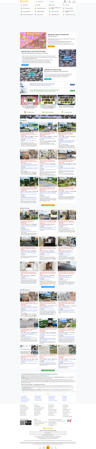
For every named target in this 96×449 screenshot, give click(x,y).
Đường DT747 (23, 192)
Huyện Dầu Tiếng (29, 138)
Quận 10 (30, 165)
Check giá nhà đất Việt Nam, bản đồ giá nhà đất (48, 116)
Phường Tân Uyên (29, 192)
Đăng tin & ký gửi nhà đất (38, 409)
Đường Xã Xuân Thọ (43, 333)
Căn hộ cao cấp (27, 230)
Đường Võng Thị (42, 251)
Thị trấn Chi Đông (30, 252)
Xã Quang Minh (29, 251)
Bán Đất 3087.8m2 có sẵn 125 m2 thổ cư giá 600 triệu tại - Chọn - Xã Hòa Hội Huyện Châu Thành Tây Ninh (48, 303)
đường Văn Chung (43, 164)
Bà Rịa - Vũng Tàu (35, 334)
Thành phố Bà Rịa (29, 334)
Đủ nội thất (66, 337)
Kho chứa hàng (53, 227)
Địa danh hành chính (37, 413)
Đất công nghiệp (65, 310)
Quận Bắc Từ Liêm (49, 277)
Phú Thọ (66, 192)
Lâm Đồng (41, 334)
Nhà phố (45, 169)
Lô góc (46, 340)
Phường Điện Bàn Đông (44, 225)
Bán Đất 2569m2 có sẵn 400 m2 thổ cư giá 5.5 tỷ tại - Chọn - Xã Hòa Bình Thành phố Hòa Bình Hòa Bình (66, 188)
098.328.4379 (55, 438)
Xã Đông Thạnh (23, 360)
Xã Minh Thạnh (23, 137)
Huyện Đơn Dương (67, 334)
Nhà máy (45, 227)
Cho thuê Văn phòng (66, 410)
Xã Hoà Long (23, 334)
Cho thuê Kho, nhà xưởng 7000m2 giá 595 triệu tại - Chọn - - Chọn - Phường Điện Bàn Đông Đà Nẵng (48, 221)
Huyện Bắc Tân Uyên (33, 194)
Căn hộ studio (32, 168)
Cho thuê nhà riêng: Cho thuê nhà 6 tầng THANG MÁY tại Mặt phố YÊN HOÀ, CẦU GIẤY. (29, 273)
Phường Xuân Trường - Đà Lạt (51, 333)
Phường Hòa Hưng (28, 164)
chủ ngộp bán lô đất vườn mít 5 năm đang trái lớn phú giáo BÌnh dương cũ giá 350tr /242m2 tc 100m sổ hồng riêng (29, 188)
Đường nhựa (65, 167)
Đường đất (50, 338)
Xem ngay (72, 84)
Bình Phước (53, 138)
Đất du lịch (60, 142)
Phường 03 (48, 166)
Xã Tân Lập (28, 194)
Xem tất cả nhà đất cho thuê (48, 286)
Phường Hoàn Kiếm (62, 225)
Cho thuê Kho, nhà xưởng (66, 412)
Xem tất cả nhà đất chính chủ (48, 370)
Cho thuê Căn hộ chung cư (67, 409)
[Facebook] (68, 420)
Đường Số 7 (23, 225)
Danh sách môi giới (37, 412)
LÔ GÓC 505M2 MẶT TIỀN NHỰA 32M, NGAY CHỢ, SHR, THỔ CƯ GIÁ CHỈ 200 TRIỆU (66, 161)
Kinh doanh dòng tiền (70, 167)
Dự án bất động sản (37, 406)
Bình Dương (34, 138)
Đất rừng (71, 142)
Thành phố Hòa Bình (67, 193)
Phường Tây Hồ (48, 251)
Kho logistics (42, 228)
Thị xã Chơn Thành (48, 138)
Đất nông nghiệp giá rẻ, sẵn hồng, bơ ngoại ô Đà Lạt (48, 356)
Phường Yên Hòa (24, 276)
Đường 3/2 (23, 164)
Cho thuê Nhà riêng (66, 406)
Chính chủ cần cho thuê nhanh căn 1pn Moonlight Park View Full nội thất (27, 221)
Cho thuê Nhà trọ (65, 413)
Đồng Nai (48, 137)
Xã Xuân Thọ (49, 335)
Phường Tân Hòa (61, 192)
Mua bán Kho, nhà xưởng (52, 410)
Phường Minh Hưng (43, 137)
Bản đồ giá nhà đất (23, 410)
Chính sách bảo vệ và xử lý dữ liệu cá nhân (40, 422)
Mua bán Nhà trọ (51, 413)
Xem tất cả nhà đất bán (48, 205)
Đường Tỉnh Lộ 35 (24, 251)
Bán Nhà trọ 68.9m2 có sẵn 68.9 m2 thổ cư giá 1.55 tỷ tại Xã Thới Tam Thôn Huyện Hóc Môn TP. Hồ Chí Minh (29, 356)
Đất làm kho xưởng (71, 141)
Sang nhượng (53, 339)
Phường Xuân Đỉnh (43, 276)
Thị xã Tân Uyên (72, 164)
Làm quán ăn (49, 339)
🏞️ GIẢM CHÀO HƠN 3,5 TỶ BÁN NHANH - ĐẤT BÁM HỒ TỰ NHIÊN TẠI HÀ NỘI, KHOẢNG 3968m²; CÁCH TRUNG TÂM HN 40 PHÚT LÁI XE (66, 134)
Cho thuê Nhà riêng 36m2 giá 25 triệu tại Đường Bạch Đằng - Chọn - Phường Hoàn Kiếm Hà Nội (66, 221)
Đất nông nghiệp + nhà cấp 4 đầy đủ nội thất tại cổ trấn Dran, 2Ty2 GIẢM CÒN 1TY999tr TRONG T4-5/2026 (66, 330)
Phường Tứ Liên (61, 277)
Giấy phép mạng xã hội (51, 422)
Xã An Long (47, 192)
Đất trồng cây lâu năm (65, 142)
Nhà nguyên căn (65, 227)
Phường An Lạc (27, 225)
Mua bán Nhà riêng (51, 406)
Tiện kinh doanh (66, 168)
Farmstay (60, 143)
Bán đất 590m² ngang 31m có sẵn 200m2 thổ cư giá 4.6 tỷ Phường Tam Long (29, 330)
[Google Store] (28, 424)
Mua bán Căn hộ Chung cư (52, 409)
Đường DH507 (42, 192)
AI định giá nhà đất (23, 413)
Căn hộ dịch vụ (27, 168)
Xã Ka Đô (60, 360)
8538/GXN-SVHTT (50, 434)
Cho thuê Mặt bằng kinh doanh (67, 416)
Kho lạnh (45, 228)
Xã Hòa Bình (61, 193)
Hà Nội (66, 137)
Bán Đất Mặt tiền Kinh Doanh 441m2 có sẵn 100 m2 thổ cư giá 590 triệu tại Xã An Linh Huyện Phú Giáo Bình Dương (47, 188)
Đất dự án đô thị (71, 310)
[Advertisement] (48, 25)
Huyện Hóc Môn (29, 361)
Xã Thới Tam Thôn (24, 361)
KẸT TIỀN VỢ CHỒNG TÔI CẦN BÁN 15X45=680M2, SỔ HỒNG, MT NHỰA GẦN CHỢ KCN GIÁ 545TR (29, 134)
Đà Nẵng (49, 225)
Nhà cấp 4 (52, 169)
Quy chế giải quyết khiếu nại (52, 423)
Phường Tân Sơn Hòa (49, 164)
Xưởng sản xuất (49, 228)
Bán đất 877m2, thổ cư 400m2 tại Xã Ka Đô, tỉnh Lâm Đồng (66, 356)
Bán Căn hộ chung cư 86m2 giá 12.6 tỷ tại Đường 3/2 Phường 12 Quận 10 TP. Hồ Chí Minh (29, 161)
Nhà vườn (62, 337)
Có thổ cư (61, 168)
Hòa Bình (71, 193)
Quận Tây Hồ (52, 252)
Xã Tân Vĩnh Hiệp (67, 164)
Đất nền (66, 141)
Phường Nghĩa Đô (62, 251)
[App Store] (28, 421)
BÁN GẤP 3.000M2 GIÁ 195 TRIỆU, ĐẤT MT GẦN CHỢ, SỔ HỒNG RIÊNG (47, 134)
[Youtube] (70, 420)
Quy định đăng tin (51, 425)
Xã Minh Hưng (42, 138)
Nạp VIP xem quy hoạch (23, 409)
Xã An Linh (47, 193)
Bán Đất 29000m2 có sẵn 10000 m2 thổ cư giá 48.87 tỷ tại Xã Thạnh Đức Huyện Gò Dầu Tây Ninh (66, 303)
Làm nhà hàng (71, 168)
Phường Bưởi (48, 252)
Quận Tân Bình (52, 166)
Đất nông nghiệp (31, 140)
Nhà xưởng (49, 227)
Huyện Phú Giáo (51, 193)
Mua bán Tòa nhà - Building (52, 412)
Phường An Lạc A (28, 226)
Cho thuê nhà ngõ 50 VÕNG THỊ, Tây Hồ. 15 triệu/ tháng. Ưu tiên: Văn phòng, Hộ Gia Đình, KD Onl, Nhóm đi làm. (48, 248)
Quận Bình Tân (33, 226)
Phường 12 (26, 165)
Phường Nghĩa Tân (62, 252)
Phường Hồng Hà (62, 276)
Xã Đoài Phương (61, 137)
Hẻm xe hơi (65, 336)
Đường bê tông (46, 338)
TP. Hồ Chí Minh (28, 137)
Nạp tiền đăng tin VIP (37, 410)
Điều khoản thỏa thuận (37, 420)
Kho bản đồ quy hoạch (23, 406)
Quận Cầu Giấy (67, 252)
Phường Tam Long (24, 333)
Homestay (69, 337)
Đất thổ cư (26, 140)
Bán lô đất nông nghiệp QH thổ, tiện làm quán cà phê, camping (48, 330)
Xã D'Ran (60, 333)
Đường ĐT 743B (61, 164)
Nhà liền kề (49, 169)
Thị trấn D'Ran (61, 334)
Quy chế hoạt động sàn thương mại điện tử (55, 419)
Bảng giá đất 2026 (23, 412)
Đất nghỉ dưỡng (71, 140)
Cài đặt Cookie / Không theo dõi (39, 423)
